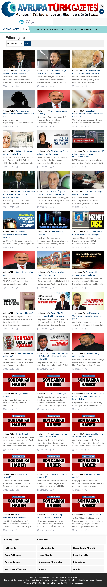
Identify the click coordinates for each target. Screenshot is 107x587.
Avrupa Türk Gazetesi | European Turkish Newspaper (53, 577)
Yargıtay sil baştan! (24, 313)
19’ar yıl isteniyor (58, 393)
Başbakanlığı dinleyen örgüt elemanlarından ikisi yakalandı (87, 113)
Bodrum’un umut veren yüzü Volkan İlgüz (51, 29)
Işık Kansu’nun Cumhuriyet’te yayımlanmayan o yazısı (86, 316)
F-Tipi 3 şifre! (22, 434)
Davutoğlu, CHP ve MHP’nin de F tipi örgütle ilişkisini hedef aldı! (52, 356)
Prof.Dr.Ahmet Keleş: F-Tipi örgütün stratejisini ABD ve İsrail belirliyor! (88, 396)
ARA (27, 43)
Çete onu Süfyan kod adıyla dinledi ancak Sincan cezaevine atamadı (19, 194)
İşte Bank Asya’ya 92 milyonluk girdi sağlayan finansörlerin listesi (88, 154)
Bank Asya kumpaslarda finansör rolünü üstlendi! (15, 234)
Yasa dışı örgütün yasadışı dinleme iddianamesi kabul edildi (18, 113)
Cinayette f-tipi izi (93, 514)
